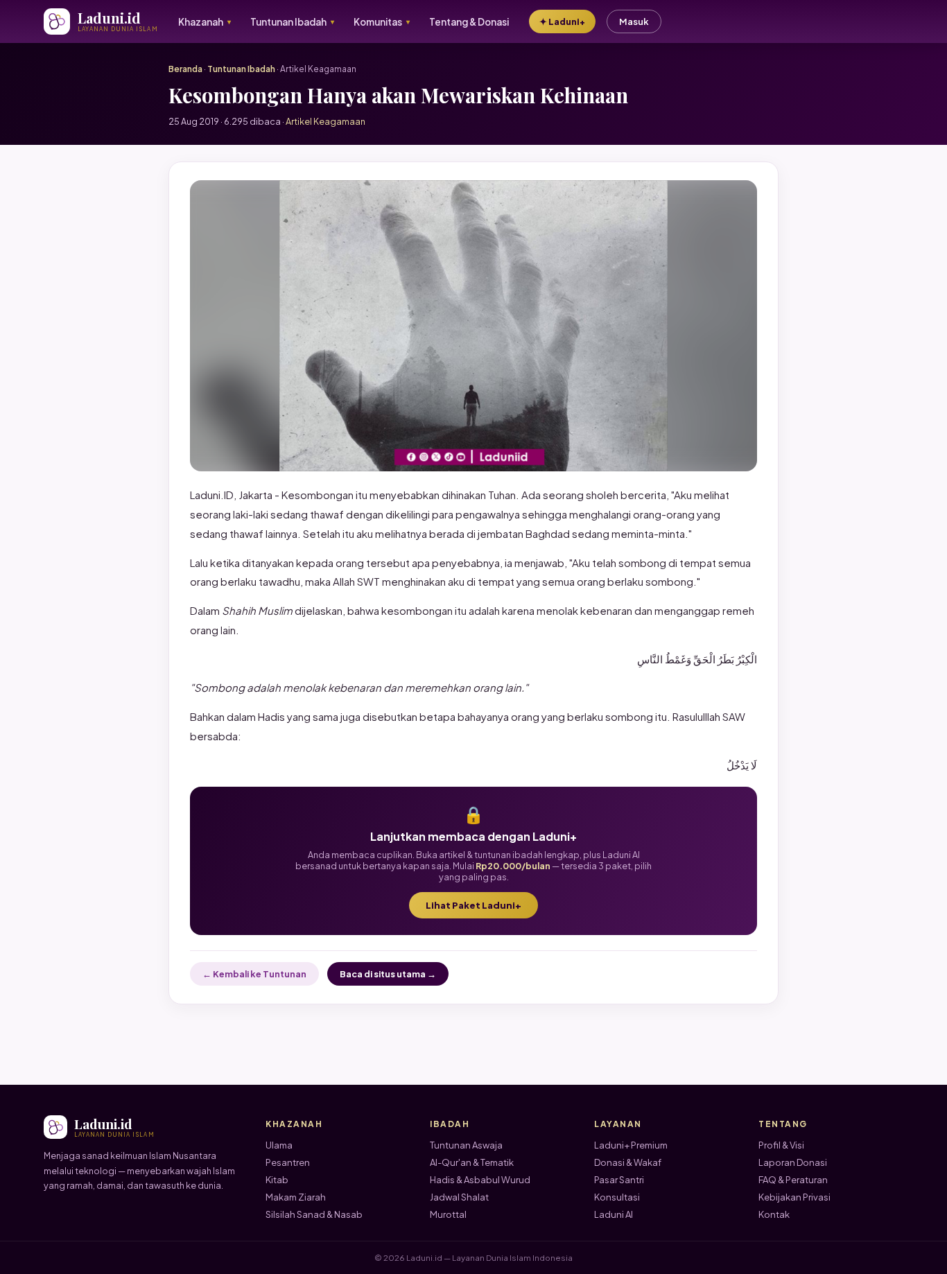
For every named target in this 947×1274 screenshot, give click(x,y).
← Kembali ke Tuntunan (254, 973)
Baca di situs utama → (388, 973)
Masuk (634, 21)
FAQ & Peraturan (793, 1179)
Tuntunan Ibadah (241, 69)
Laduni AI (613, 1214)
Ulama (279, 1145)
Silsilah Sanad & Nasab (314, 1214)
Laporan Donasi (792, 1162)
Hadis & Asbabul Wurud (480, 1179)
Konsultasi (617, 1197)
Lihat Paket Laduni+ (473, 905)
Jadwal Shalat (459, 1197)
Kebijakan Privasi (794, 1197)
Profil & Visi (781, 1145)
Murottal (448, 1214)
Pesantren (288, 1162)
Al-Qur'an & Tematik (472, 1162)
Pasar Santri (619, 1179)
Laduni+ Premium (631, 1145)
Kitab (277, 1179)
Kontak (774, 1214)
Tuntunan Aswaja (466, 1145)
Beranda (185, 69)
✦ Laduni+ (562, 21)
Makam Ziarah (296, 1197)
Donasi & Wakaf (627, 1162)
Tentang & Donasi (469, 22)
